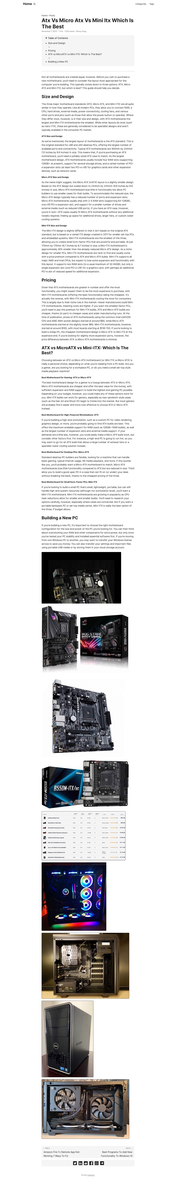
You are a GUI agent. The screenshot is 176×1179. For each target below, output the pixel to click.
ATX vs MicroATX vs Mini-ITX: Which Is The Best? (75, 54)
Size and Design (56, 43)
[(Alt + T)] (34, 4)
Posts (52, 15)
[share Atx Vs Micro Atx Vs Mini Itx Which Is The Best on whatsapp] (97, 1163)
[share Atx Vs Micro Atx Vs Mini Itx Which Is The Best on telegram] (102, 1163)
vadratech (91, 1175)
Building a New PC (58, 61)
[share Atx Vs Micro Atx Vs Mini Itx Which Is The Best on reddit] (86, 1163)
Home (27, 4)
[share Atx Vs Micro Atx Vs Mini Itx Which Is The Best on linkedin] (80, 1163)
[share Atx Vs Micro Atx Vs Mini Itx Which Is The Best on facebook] (91, 1163)
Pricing (52, 50)
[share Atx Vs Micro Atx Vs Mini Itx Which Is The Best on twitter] (75, 1163)
